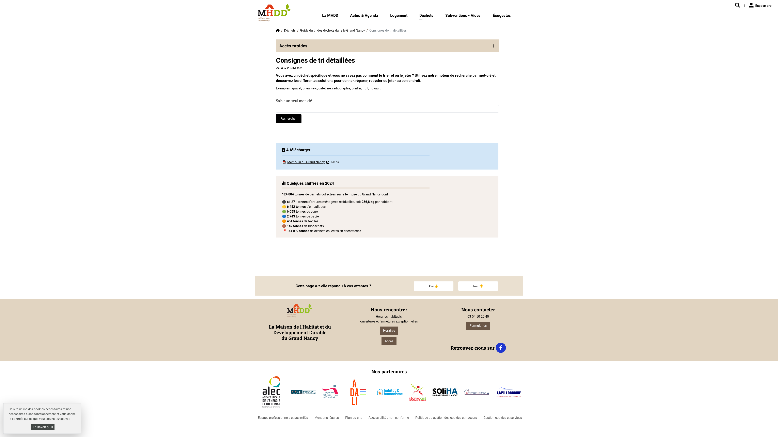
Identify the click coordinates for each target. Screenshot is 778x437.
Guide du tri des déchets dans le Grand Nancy (332, 30)
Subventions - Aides (463, 15)
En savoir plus (43, 427)
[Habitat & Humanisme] (390, 394)
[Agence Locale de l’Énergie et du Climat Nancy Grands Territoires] (271, 393)
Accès (389, 341)
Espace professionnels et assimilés (283, 418)
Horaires (389, 330)
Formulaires (478, 326)
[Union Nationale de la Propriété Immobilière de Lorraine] (508, 394)
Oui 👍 (433, 286)
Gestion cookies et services (502, 418)
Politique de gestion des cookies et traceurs (446, 418)
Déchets (426, 15)
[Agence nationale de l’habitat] (330, 394)
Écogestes (502, 15)
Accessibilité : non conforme (389, 418)
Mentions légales (326, 418)
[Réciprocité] (417, 394)
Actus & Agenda (364, 15)
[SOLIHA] (445, 393)
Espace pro (763, 6)
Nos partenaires (389, 371)
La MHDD (330, 15)
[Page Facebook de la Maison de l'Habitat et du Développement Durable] (501, 348)
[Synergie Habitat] (476, 393)
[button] (387, 45)
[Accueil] (274, 13)
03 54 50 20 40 (478, 316)
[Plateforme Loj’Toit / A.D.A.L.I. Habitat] (358, 394)
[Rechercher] (737, 5)
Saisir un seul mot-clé (294, 101)
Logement (398, 15)
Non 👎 (478, 286)
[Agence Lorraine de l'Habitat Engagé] (303, 394)
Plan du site (353, 418)
